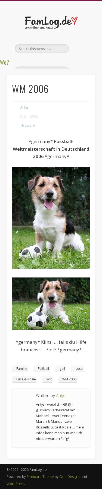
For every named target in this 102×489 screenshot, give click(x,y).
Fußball (43, 368)
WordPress (15, 483)
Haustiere (27, 125)
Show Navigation (82, 48)
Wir (49, 379)
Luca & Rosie (26, 379)
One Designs (69, 476)
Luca (79, 368)
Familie (21, 368)
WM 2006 (69, 379)
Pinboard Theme (40, 476)
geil (62, 368)
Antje (24, 107)
